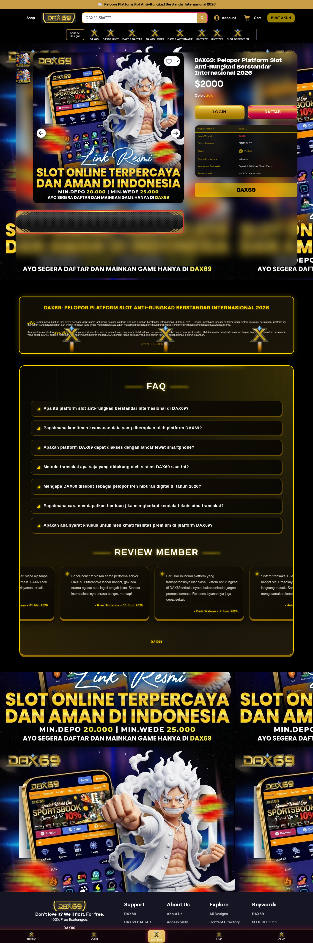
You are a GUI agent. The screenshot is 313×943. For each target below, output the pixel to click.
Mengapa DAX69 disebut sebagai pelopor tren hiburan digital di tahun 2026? (122, 486)
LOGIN (219, 112)
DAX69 (246, 189)
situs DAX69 (62, 332)
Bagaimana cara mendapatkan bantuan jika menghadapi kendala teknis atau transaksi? (134, 505)
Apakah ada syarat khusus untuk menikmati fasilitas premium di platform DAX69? (128, 525)
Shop (31, 18)
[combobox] (139, 18)
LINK (219, 939)
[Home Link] (58, 18)
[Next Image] (175, 133)
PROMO (31, 939)
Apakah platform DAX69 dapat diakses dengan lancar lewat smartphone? (119, 447)
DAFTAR (272, 112)
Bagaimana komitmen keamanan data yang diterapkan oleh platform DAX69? (123, 428)
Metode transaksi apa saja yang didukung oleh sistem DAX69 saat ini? (116, 467)
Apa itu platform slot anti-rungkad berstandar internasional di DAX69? (116, 408)
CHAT (281, 939)
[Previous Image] (41, 133)
